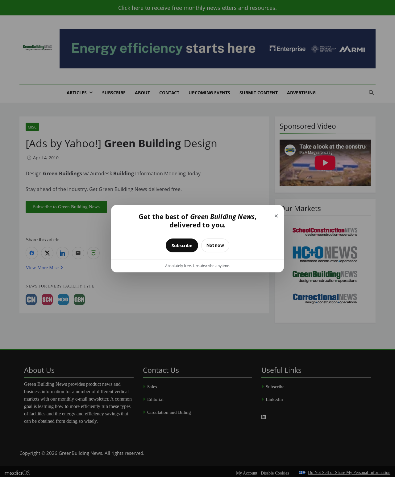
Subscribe (182, 245)
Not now (215, 245)
